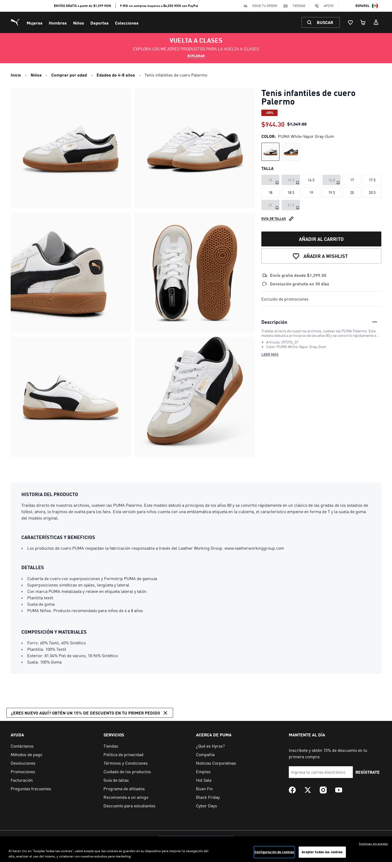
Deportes (99, 22)
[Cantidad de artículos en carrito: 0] (363, 22)
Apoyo (329, 6)
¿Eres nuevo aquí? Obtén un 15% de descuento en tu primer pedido (85, 712)
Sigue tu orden (264, 6)
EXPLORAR (196, 56)
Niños (78, 22)
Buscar (325, 22)
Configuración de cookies (274, 852)
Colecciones (126, 22)
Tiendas (299, 6)
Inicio (16, 74)
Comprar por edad (69, 74)
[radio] (270, 152)
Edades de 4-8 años (116, 74)
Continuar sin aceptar (373, 843)
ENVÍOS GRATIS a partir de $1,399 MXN (82, 6)
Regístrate (367, 772)
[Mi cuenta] (376, 22)
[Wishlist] (350, 22)
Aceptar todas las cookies (322, 852)
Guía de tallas (273, 219)
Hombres (58, 22)
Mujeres (34, 22)
